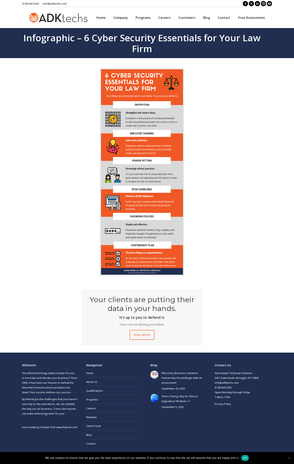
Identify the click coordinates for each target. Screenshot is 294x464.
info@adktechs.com (55, 3)
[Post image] (154, 375)
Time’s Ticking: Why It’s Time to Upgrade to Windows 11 (179, 398)
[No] (289, 458)
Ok (245, 457)
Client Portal (93, 426)
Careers (91, 408)
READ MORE (142, 335)
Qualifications (94, 390)
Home (89, 373)
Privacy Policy (223, 404)
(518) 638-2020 (30, 3)
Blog (88, 435)
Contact (90, 443)
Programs (92, 399)
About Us (91, 382)
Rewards (91, 417)
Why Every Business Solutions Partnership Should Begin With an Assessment (181, 377)
